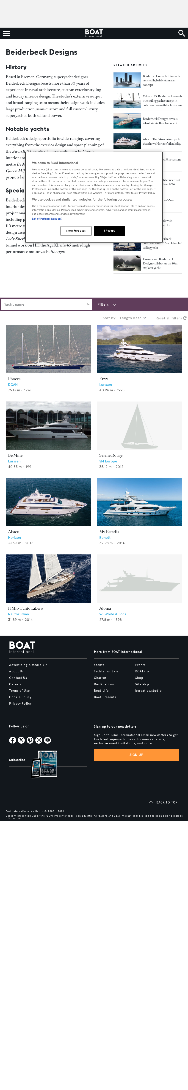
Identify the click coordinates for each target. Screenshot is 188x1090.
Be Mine (15, 455)
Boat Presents (105, 697)
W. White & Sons (112, 614)
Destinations (104, 684)
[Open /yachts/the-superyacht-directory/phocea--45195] (48, 349)
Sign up (136, 755)
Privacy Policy (20, 704)
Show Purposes (76, 230)
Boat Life (101, 691)
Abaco (13, 531)
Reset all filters (169, 318)
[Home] (94, 33)
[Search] (88, 304)
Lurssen (105, 384)
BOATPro (142, 671)
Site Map (142, 684)
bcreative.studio (148, 691)
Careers (15, 684)
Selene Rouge (110, 455)
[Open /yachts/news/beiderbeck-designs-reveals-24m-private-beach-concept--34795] (127, 121)
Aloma (105, 608)
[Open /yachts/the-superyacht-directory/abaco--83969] (48, 502)
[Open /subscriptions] (40, 765)
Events (140, 665)
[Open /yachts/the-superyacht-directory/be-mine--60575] (48, 426)
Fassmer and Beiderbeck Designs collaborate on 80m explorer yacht (160, 263)
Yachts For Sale (106, 671)
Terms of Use (19, 691)
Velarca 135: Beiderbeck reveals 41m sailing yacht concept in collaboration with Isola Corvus (162, 100)
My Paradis (109, 531)
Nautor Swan (18, 614)
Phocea (14, 379)
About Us (16, 671)
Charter (100, 678)
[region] (94, 197)
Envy (103, 379)
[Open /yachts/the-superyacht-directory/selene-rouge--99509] (139, 426)
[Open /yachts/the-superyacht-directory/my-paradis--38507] (139, 502)
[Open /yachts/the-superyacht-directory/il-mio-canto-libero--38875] (48, 578)
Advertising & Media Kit (28, 665)
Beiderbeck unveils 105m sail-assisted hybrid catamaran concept (161, 80)
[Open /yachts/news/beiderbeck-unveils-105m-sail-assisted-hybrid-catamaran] (127, 80)
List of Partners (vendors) (47, 218)
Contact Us (18, 678)
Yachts (99, 665)
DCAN (13, 384)
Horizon (14, 537)
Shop (139, 678)
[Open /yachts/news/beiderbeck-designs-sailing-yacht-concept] (127, 100)
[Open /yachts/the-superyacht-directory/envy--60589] (139, 349)
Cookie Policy (20, 697)
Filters (103, 304)
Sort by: (109, 318)
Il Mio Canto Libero (25, 608)
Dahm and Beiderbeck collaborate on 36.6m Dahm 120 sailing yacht (162, 243)
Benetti (105, 537)
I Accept (109, 230)
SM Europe (108, 461)
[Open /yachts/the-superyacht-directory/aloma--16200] (139, 578)
